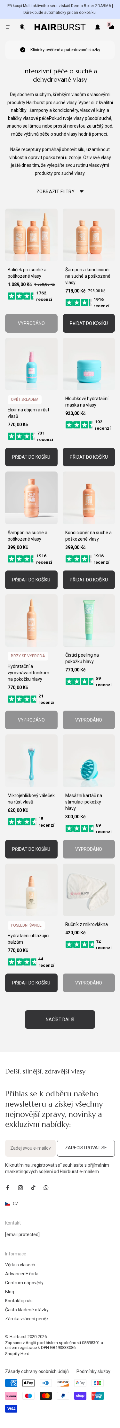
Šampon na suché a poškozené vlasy (27, 536)
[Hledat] (22, 27)
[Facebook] (7, 1187)
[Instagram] (20, 1187)
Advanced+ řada (21, 1273)
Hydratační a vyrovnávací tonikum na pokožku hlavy (28, 673)
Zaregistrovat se (86, 1147)
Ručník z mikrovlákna (86, 924)
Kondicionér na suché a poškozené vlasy (88, 536)
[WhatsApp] (46, 1187)
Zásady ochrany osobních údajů (37, 1371)
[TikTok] (33, 1187)
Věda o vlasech (20, 1264)
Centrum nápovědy (24, 1282)
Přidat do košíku (89, 323)
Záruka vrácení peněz (27, 1318)
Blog (9, 1291)
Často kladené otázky (27, 1309)
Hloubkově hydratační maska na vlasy (86, 402)
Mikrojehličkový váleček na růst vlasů (31, 798)
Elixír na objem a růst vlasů (28, 413)
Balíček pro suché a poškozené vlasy (27, 273)
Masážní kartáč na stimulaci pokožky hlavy (83, 802)
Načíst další (60, 1019)
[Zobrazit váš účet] (97, 27)
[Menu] (8, 27)
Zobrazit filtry (55, 191)
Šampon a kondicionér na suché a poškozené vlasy (87, 276)
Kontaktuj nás (19, 1300)
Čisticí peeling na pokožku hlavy (82, 658)
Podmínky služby (93, 1371)
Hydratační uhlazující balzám (28, 939)
